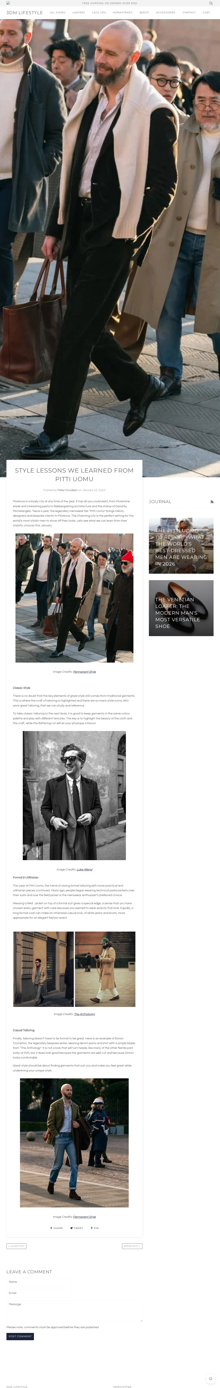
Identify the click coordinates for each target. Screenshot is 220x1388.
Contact (189, 12)
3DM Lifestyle (24, 12)
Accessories (166, 12)
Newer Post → (132, 1246)
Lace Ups (99, 12)
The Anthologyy (84, 1014)
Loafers (78, 12)
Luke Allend (84, 869)
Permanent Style (84, 671)
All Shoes (57, 12)
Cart (206, 12)
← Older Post (16, 1246)
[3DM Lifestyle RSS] (212, 502)
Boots (144, 12)
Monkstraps (123, 12)
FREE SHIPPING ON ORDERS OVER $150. (110, 3)
